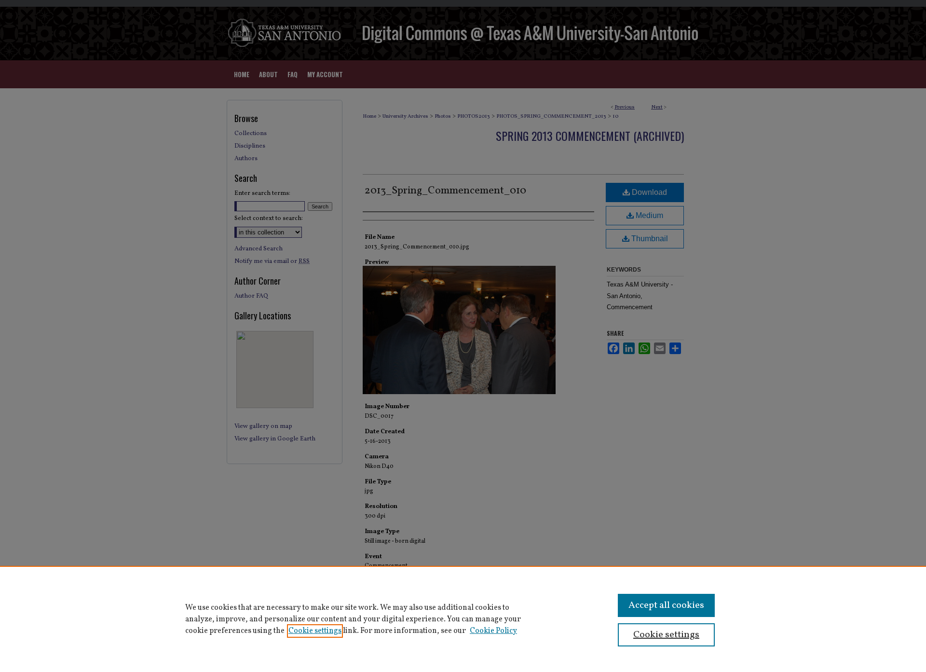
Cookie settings (314, 631)
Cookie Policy (493, 631)
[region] (463, 619)
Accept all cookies (666, 605)
